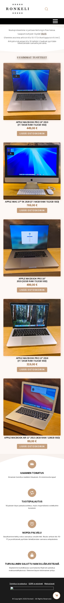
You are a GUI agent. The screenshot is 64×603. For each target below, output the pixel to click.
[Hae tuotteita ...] (46, 9)
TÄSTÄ (43, 34)
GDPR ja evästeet (36, 584)
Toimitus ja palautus (18, 584)
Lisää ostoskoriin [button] (32, 133)
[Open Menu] (55, 21)
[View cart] (56, 595)
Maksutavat (49, 584)
